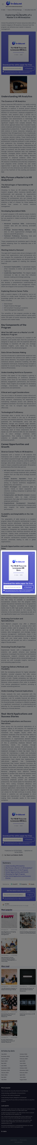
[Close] (33, 553)
